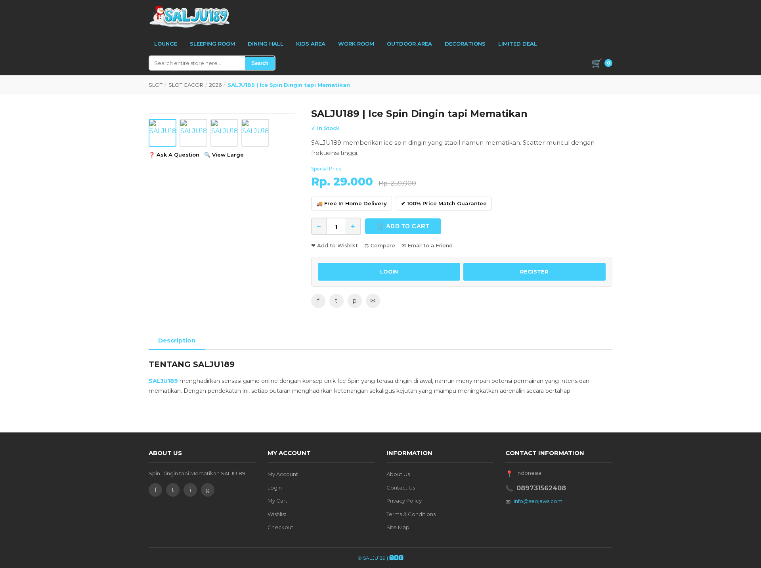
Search (259, 63)
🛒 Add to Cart (403, 226)
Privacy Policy (404, 500)
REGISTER (534, 271)
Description (176, 340)
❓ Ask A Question (174, 154)
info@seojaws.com (538, 501)
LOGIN (389, 271)
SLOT (156, 85)
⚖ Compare (379, 245)
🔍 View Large (224, 154)
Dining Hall (265, 43)
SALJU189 (163, 380)
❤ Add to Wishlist (334, 245)
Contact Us (400, 487)
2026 (215, 85)
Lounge (165, 43)
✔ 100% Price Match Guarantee (444, 203)
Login (275, 487)
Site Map (397, 527)
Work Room (356, 43)
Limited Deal (517, 43)
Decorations (465, 43)
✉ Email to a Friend (427, 245)
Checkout (280, 527)
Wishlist (277, 514)
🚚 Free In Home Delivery (351, 203)
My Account (283, 474)
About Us (398, 474)
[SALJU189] (190, 17)
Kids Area (310, 43)
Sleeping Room (212, 43)
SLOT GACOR (185, 85)
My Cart (277, 500)
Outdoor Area (409, 43)
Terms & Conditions (411, 514)
